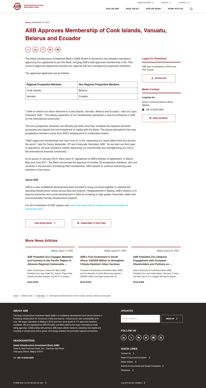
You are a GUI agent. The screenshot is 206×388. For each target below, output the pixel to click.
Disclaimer (126, 370)
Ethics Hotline (127, 362)
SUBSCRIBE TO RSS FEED (93, 223)
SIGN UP (170, 319)
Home (15, 296)
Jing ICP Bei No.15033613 (131, 383)
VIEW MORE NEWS (43, 223)
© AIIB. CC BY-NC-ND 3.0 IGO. (28, 383)
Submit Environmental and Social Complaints (141, 366)
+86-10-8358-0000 (25, 358)
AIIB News (41, 296)
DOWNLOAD (160, 78)
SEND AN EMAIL (160, 118)
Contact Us (126, 354)
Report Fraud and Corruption (134, 358)
